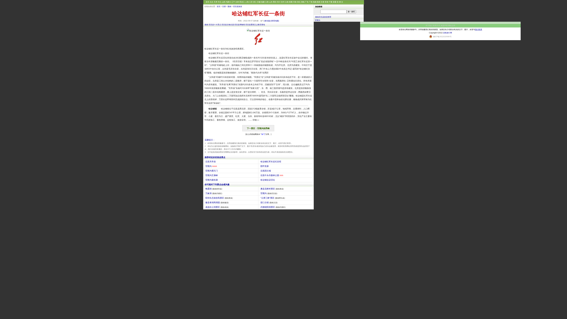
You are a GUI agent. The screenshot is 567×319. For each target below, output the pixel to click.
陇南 (229, 6)
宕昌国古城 (265, 171)
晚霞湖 (213, 189)
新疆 (334, 2)
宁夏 (330, 2)
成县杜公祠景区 (217, 207)
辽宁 (233, 2)
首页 (207, 2)
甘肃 (322, 2)
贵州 (283, 2)
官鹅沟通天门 (211, 171)
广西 (310, 2)
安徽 (259, 2)
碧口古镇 (269, 202)
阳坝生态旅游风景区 (219, 198)
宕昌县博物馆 (239, 25)
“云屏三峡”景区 (272, 198)
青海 (326, 2)
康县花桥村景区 (272, 189)
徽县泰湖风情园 (217, 202)
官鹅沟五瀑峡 (211, 175)
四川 (279, 2)
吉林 (237, 2)
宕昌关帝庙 (210, 161)
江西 (267, 2)
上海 (247, 2)
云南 (287, 2)
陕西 (318, 2)
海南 (314, 2)
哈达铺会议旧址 (267, 180)
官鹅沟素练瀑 (211, 180)
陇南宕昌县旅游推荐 (323, 17)
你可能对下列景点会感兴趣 (217, 184)
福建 (263, 2)
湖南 (302, 2)
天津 (215, 2)
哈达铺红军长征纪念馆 (270, 161)
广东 (306, 2)
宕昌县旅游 (237, 6)
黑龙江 (242, 2)
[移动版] (267, 21)
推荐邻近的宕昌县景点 (215, 157)
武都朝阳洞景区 (273, 207)
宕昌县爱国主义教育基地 (255, 25)
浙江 (255, 2)
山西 (223, 2)
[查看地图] (275, 21)
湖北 (298, 2)
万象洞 (213, 193)
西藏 (291, 2)
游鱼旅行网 (447, 33)
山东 (271, 2)
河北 (219, 2)
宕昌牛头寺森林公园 (271, 175)
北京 (211, 2)
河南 (294, 2)
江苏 (251, 2)
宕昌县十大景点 (215, 25)
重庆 (275, 2)
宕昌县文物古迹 (227, 25)
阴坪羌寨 (264, 166)
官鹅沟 (211, 166)
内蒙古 (228, 2)
